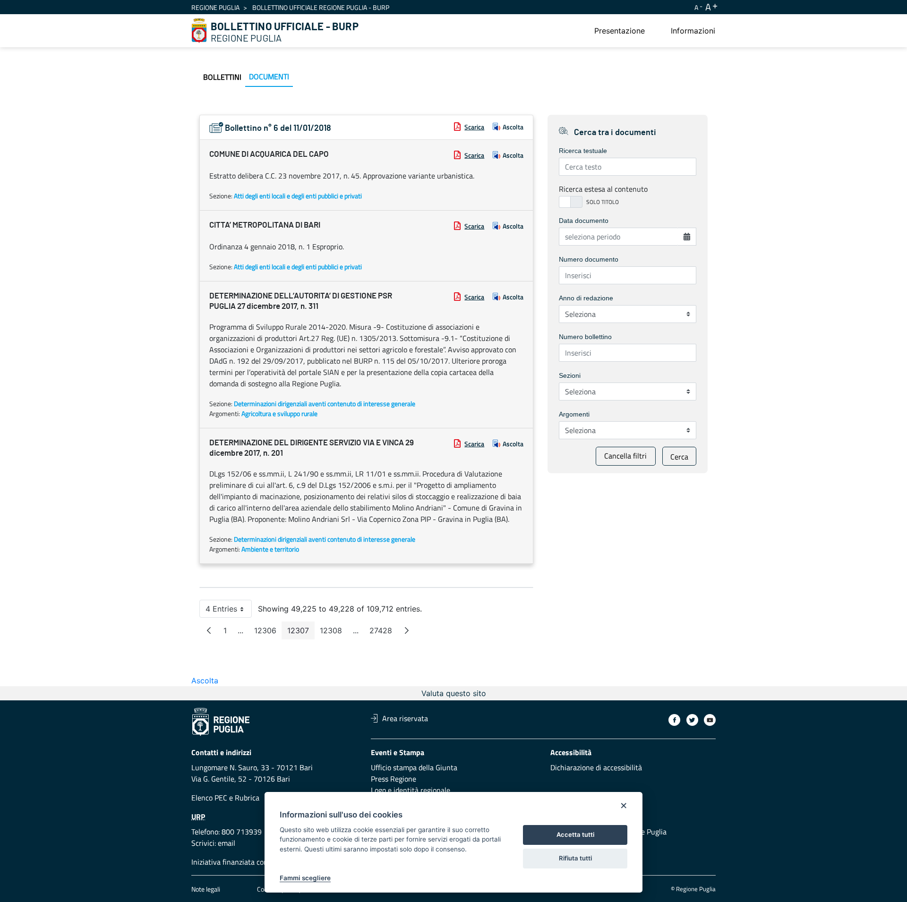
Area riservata (405, 718)
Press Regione (393, 778)
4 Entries (228, 611)
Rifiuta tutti (575, 858)
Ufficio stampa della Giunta (414, 767)
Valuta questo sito (453, 693)
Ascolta (513, 127)
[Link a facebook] (674, 720)
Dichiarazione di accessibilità (596, 767)
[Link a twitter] (692, 720)
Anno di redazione (586, 298)
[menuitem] (619, 30)
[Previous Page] (208, 630)
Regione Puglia (215, 7)
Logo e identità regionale (410, 790)
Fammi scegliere (305, 878)
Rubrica (247, 797)
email (226, 843)
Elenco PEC (209, 797)
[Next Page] (406, 630)
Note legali (205, 889)
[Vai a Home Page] (199, 30)
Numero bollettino (585, 336)
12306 (268, 632)
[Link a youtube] (710, 720)
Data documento (583, 220)
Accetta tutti (575, 834)
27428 (383, 632)
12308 (334, 632)
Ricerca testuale (583, 150)
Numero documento (588, 259)
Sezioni (570, 375)
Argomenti (574, 414)
